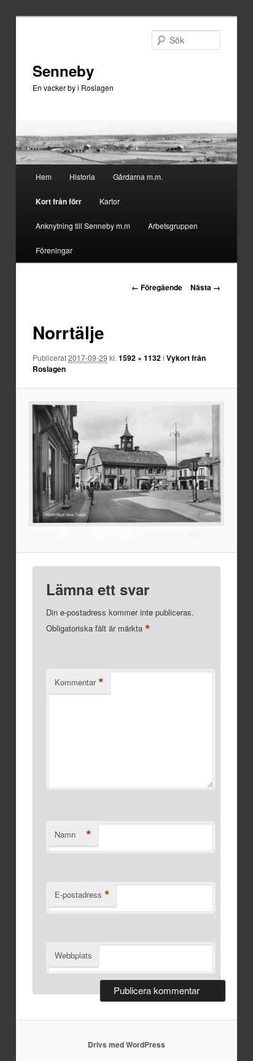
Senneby (63, 70)
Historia (82, 176)
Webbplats (73, 955)
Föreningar (54, 250)
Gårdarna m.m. (138, 176)
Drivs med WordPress (126, 1044)
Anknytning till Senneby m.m (83, 225)
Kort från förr (59, 201)
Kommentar (79, 682)
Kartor (109, 201)
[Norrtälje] (126, 470)
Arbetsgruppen (173, 225)
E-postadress (82, 895)
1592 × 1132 (140, 357)
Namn (73, 834)
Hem (44, 176)
